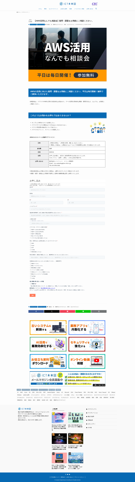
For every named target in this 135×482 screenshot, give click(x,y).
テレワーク (112, 395)
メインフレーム (55, 397)
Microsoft (67, 392)
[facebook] (65, 474)
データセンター (20, 397)
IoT (62, 392)
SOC (96, 392)
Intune (58, 392)
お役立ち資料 (26, 395)
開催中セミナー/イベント (58, 24)
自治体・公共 (45, 400)
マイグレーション (41, 24)
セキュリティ (34, 389)
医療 (97, 397)
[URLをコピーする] (99, 311)
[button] (36, 311)
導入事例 (112, 397)
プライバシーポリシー (79, 477)
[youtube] (67, 474)
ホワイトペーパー (38, 397)
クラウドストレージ (57, 395)
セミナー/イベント (70, 24)
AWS (65, 24)
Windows (19, 395)
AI (51, 24)
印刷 (101, 397)
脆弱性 (38, 400)
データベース (29, 397)
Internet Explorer (51, 392)
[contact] (69, 474)
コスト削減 (66, 395)
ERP (44, 392)
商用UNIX (106, 397)
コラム (72, 395)
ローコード (72, 397)
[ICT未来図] (67, 4)
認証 (51, 400)
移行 (34, 400)
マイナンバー (47, 397)
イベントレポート (35, 395)
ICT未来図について (55, 477)
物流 (25, 400)
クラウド (49, 395)
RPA (85, 392)
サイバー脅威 (79, 395)
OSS (72, 392)
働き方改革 (51, 389)
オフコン (43, 395)
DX (29, 392)
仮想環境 (88, 397)
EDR (33, 392)
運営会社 (63, 477)
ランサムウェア (64, 397)
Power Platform (78, 392)
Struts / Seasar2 (102, 392)
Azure (25, 392)
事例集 (82, 397)
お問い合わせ (70, 477)
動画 (93, 397)
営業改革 (58, 389)
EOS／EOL (38, 392)
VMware (113, 392)
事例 (78, 397)
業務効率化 (19, 400)
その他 (18, 389)
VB (109, 392)
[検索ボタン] (96, 9)
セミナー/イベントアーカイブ (101, 395)
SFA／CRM (90, 392)
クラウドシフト (33, 24)
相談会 (48, 24)
